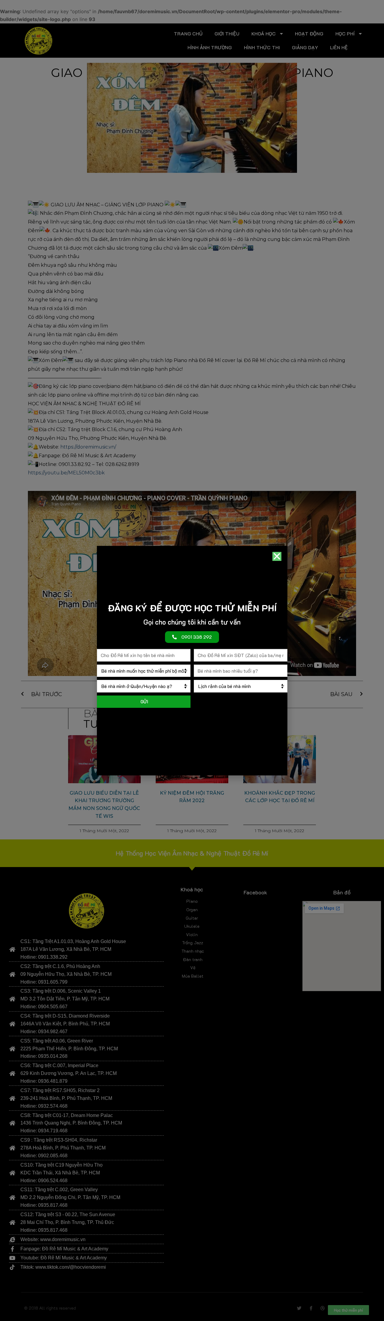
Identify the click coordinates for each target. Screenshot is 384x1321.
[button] (276, 556)
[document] (192, 660)
